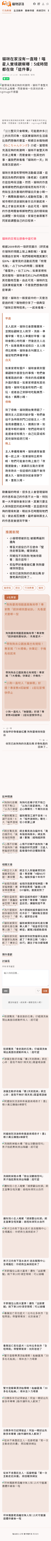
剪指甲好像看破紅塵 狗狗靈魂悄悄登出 (27, 566)
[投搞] (38, 3)
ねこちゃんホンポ (16, 145)
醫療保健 (29, 10)
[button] (34, 3)
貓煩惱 (7, 587)
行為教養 (6, 10)
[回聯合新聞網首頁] (6, 4)
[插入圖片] (38, 990)
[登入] (43, 4)
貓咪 (41, 587)
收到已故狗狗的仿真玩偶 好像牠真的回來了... (27, 575)
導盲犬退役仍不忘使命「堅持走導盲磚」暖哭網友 (27, 548)
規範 (6, 990)
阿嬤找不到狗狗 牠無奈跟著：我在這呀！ (26, 557)
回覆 (45, 990)
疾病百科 (41, 10)
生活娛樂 (18, 10)
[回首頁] (13, 4)
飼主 (18, 587)
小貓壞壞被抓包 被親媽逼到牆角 (27, 540)
